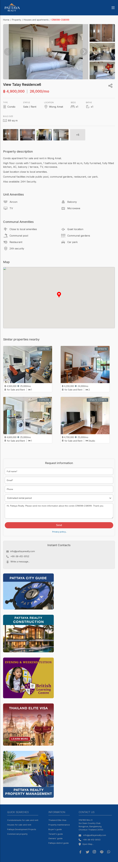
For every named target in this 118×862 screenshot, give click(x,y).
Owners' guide (55, 838)
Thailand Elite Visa (57, 820)
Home (6, 19)
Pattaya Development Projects (21, 829)
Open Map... (88, 844)
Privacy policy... (59, 531)
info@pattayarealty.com (22, 551)
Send (59, 525)
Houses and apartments (36, 19)
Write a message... (20, 561)
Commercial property (17, 834)
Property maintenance (59, 824)
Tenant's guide (55, 834)
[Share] (110, 85)
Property (16, 19)
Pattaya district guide (58, 843)
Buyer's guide (55, 829)
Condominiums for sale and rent (22, 820)
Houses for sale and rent (19, 824)
